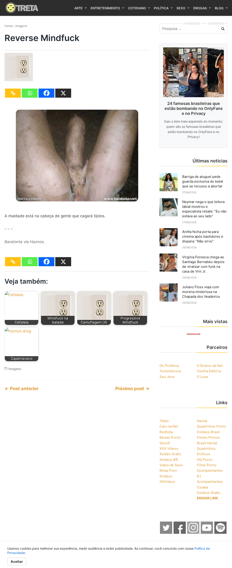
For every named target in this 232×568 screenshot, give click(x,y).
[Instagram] (193, 532)
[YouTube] (207, 532)
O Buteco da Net (210, 365)
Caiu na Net (169, 426)
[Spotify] (220, 532)
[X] (63, 93)
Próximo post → (132, 388)
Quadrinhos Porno (211, 426)
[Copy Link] (13, 93)
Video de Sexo (171, 465)
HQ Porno (205, 459)
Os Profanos (169, 365)
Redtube (166, 432)
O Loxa (202, 377)
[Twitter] (166, 532)
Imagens (21, 26)
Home (9, 26)
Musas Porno (170, 437)
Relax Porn (168, 470)
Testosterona (170, 371)
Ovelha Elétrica (209, 371)
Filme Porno (206, 465)
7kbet (164, 421)
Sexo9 (165, 443)
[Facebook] (46, 93)
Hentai (202, 421)
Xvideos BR (169, 459)
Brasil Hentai (207, 443)
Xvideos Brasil (208, 432)
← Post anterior (22, 388)
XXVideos (167, 481)
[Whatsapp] (30, 93)
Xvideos (166, 476)
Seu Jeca (167, 377)
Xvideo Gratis (170, 454)
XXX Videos (169, 448)
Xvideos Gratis (208, 493)
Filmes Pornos (208, 437)
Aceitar (17, 561)
